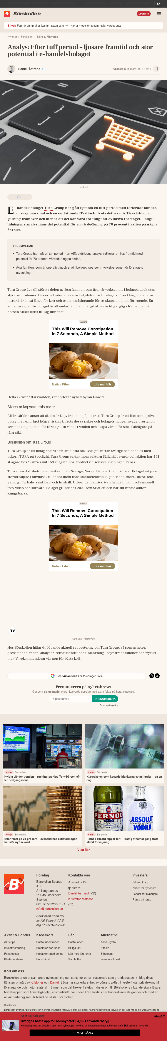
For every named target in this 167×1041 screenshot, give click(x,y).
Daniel (54, 982)
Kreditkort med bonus (49, 953)
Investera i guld (110, 959)
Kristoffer (37, 982)
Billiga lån (74, 948)
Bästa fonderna (13, 959)
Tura (48, 208)
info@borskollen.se (49, 908)
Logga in (144, 13)
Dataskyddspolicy (108, 705)
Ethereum (106, 953)
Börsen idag (139, 882)
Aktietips (9, 942)
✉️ (44, 69)
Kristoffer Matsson (81, 898)
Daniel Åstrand (29, 69)
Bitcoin (104, 948)
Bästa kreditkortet (47, 942)
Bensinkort (43, 959)
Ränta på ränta (141, 899)
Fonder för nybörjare (145, 894)
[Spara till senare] (156, 68)
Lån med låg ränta (79, 953)
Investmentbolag (14, 948)
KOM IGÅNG (85, 1033)
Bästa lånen (75, 942)
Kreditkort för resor (48, 948)
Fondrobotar (11, 953)
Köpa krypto (108, 942)
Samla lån (74, 959)
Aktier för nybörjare (144, 888)
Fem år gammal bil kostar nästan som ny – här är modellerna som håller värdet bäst (64, 25)
